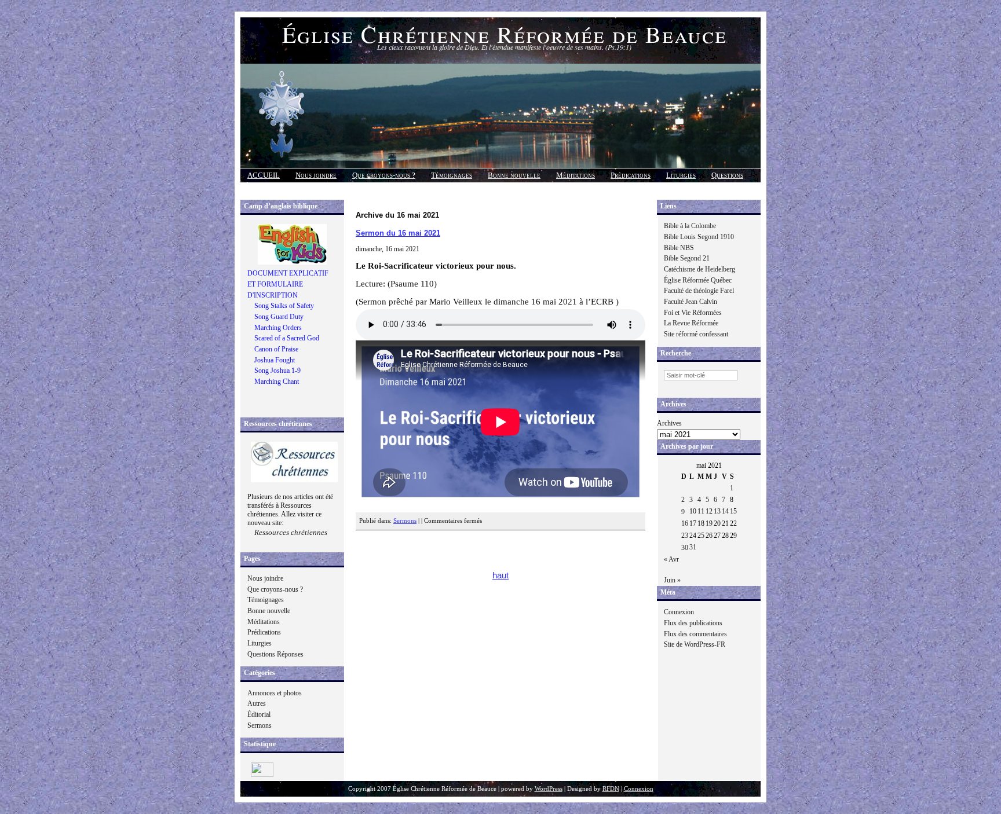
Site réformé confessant (696, 334)
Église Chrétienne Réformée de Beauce (504, 34)
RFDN (610, 789)
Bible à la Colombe (690, 226)
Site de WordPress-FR (694, 644)
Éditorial (259, 714)
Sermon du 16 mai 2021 (398, 233)
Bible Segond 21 (687, 258)
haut (500, 575)
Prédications (631, 175)
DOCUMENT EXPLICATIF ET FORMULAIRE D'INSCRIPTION (287, 284)
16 (684, 523)
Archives (669, 423)
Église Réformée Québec (698, 280)
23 (684, 535)
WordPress (548, 789)
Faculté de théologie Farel (699, 291)
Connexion (679, 612)
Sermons (259, 725)
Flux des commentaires (695, 634)
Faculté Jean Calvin (690, 302)
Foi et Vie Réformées (693, 313)
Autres (256, 703)
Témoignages (451, 175)
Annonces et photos (274, 693)
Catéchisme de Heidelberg (699, 269)
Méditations (575, 175)
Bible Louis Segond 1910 (699, 237)
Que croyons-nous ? (383, 175)
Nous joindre (316, 175)
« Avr (671, 559)
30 (684, 548)
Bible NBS (679, 248)
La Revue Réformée (691, 323)
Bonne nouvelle (514, 175)
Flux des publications (693, 623)
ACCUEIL (263, 175)
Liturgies (681, 175)
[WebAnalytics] (262, 775)
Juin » (672, 580)
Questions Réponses (275, 654)
